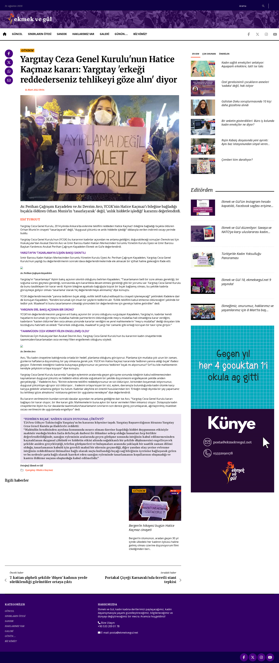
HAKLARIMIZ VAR (83, 34)
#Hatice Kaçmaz (44, 470)
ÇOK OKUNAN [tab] (209, 53)
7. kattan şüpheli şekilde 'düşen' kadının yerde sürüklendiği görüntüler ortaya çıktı (48, 580)
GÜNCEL (17, 34)
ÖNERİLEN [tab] (224, 53)
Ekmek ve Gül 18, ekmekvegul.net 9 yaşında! (246, 282)
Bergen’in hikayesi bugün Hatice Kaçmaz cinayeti (151, 528)
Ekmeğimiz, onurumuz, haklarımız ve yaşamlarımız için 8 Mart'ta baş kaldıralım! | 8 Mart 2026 (248, 310)
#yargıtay (30, 470)
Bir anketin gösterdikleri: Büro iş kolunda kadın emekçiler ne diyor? (248, 122)
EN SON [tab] (195, 53)
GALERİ (104, 34)
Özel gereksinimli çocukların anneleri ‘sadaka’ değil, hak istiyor (245, 84)
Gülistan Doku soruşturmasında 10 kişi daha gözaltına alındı (246, 103)
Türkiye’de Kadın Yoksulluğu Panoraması (241, 255)
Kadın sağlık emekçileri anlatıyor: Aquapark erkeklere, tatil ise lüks (243, 64)
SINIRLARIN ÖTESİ (39, 34)
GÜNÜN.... (121, 34)
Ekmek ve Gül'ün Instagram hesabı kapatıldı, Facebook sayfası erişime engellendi (246, 205)
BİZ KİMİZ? (140, 34)
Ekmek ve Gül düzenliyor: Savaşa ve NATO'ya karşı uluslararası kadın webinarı (247, 231)
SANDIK (62, 34)
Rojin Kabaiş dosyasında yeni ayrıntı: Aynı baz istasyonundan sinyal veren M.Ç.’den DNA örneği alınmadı (245, 144)
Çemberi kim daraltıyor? (237, 160)
